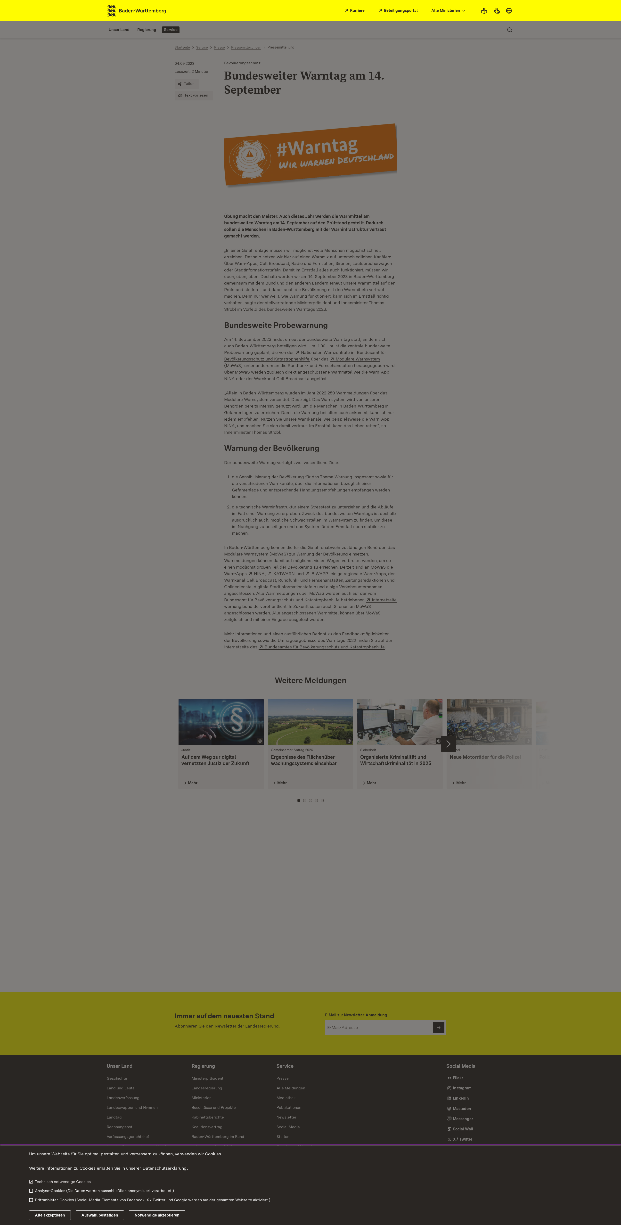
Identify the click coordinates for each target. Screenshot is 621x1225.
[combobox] (449, 11)
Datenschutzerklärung (165, 1168)
